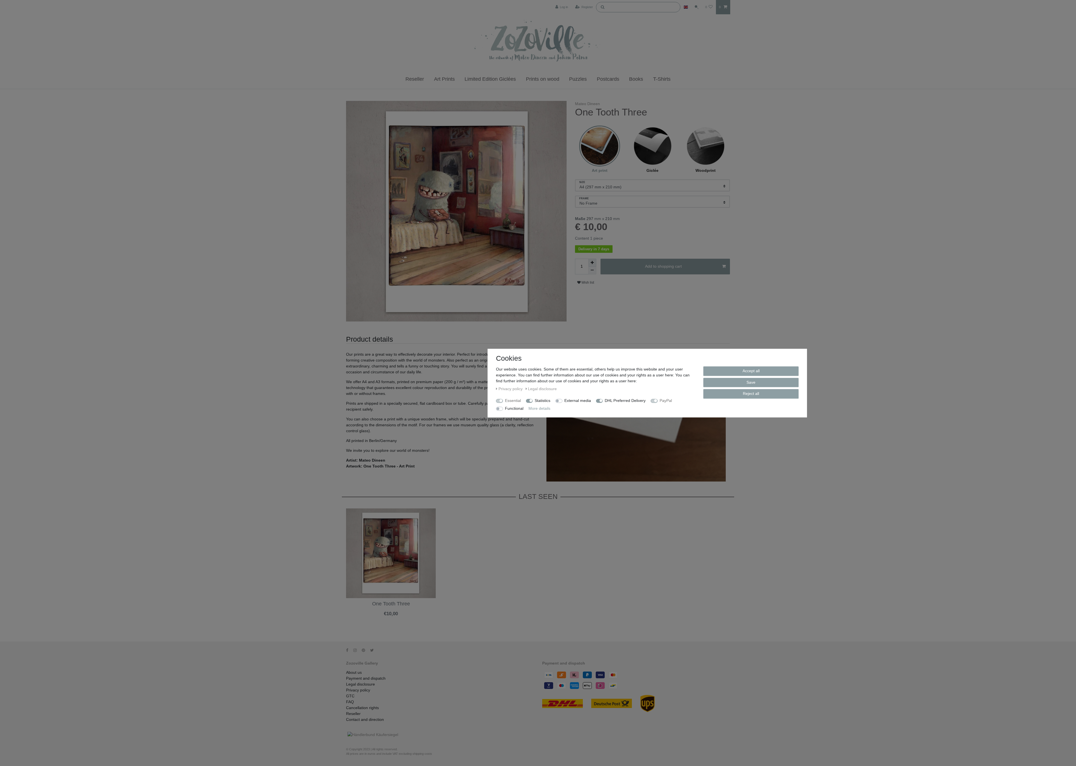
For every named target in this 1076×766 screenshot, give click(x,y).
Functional (514, 408)
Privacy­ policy (358, 690)
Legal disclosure (360, 684)
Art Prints (444, 79)
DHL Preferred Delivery (625, 400)
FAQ (350, 702)
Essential (513, 400)
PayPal (666, 400)
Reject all (751, 393)
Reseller (414, 79)
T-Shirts (662, 79)
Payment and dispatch (366, 678)
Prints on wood (542, 79)
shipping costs (422, 753)
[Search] (602, 7)
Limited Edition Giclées (490, 79)
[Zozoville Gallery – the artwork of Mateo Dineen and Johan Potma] (538, 41)
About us (354, 672)
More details (539, 408)
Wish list (587, 282)
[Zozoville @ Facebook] (349, 650)
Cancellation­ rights (362, 707)
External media (577, 400)
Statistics (542, 400)
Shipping (376, 618)
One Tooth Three (391, 604)
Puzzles (578, 79)
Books (636, 79)
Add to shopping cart (663, 266)
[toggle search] (696, 7)
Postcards (608, 79)
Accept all (751, 371)
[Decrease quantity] (592, 270)
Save (750, 382)
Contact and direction (365, 719)
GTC (350, 696)
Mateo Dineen (587, 103)
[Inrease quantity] (592, 263)
